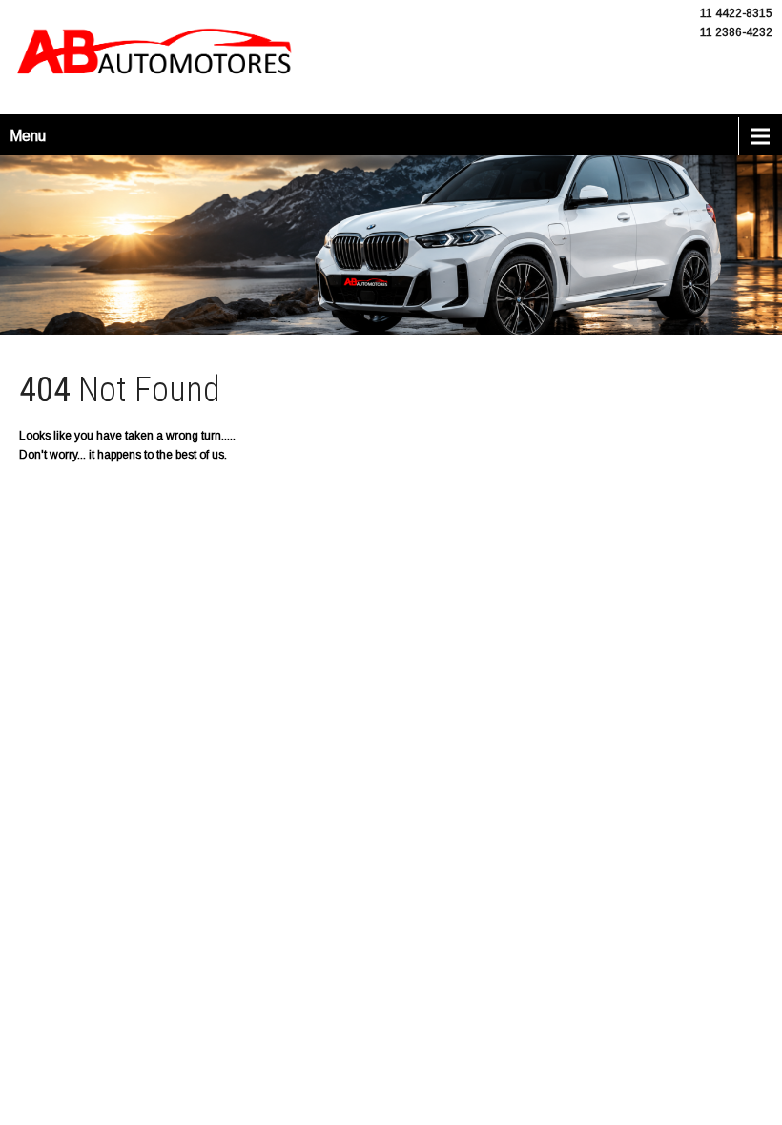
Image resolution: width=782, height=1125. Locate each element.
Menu (28, 136)
